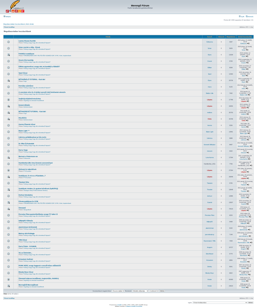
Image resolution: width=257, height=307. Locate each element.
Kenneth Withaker (209, 144)
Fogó (25, 81)
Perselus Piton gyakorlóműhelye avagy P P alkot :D (38, 214)
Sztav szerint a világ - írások (29, 47)
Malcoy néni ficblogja (27, 233)
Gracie (209, 61)
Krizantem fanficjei (26, 259)
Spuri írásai (23, 73)
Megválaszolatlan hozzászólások (14, 24)
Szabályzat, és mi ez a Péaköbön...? (32, 176)
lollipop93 (210, 221)
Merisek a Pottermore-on (28, 156)
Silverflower (209, 254)
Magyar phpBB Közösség (134, 306)
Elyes (209, 55)
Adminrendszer (28, 107)
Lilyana (209, 99)
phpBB (119, 305)
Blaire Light (209, 132)
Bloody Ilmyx (209, 273)
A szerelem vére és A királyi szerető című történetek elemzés (42, 92)
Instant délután (24, 105)
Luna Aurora (210, 157)
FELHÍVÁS (23, 118)
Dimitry (209, 266)
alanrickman (210, 228)
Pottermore (26, 158)
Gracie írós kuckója (26, 60)
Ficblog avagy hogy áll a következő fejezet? (36, 42)
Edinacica (210, 42)
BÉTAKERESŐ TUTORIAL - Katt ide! (32, 111)
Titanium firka (24, 182)
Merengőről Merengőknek (28, 285)
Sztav (209, 48)
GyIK (242, 16)
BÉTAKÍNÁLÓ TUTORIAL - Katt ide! (32, 79)
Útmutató (22, 208)
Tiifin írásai (23, 240)
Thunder (209, 189)
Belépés (8, 16)
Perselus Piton (209, 215)
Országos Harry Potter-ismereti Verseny (35, 190)
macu (209, 87)
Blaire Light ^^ (24, 131)
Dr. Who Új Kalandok (26, 144)
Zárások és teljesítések (27, 169)
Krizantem (209, 260)
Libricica (209, 138)
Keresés (250, 16)
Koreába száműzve (26, 86)
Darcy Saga (23, 150)
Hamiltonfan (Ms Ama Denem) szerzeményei (36, 163)
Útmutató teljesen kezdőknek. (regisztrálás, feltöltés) (39, 278)
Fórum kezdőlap (9, 27)
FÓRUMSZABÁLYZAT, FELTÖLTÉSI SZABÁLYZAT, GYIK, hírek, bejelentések (47, 55)
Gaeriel (209, 202)
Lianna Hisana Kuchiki (27, 41)
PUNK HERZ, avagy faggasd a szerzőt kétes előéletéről (40, 266)
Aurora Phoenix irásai (27, 124)
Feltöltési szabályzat (26, 54)
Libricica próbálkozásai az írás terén (32, 137)
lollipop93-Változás (26, 221)
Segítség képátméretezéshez (30, 99)
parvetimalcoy (209, 234)
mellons (209, 112)
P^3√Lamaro (27, 171)
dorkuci (209, 196)
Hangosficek (27, 209)
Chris (209, 119)
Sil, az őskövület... (25, 253)
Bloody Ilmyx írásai (26, 272)
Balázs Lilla (209, 93)
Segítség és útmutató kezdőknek (33, 100)
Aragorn (209, 247)
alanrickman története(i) (28, 227)
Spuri (209, 74)
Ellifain (210, 67)
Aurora (209, 125)
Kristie (210, 279)
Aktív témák (30, 24)
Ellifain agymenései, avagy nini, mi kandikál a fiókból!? (39, 67)
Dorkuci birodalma (26, 195)
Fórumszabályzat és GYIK (28, 201)
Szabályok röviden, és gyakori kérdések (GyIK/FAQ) (38, 189)
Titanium (209, 183)
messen (209, 151)
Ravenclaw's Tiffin (210, 241)
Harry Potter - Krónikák (27, 246)
